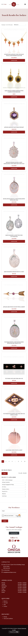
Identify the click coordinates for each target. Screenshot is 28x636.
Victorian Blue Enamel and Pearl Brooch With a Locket (14, 414)
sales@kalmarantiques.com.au (9, 572)
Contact (5, 606)
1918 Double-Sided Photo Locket (14, 450)
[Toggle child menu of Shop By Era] (25, 491)
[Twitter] (15, 540)
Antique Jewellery (6, 482)
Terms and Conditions (8, 618)
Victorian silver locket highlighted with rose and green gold (14, 342)
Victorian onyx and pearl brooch (14, 378)
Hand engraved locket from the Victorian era (14, 236)
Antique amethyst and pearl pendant (14, 127)
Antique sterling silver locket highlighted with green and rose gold (14, 163)
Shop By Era (4, 491)
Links (5, 604)
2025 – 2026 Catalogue (7, 480)
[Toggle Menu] (25, 4)
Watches (4, 493)
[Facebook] (10, 540)
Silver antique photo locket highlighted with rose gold (14, 199)
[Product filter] (2, 4)
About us (5, 601)
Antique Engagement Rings (8, 484)
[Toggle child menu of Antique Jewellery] (25, 482)
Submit (4, 521)
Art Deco (4, 486)
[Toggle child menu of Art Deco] (25, 487)
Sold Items (4, 496)
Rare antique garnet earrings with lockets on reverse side (14, 91)
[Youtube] (18, 540)
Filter (4, 473)
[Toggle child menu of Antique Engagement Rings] (25, 484)
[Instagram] (12, 540)
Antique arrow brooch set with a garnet (14, 307)
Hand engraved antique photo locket (14, 271)
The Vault (6, 602)
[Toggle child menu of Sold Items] (25, 496)
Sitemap (5, 616)
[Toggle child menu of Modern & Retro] (25, 489)
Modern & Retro (5, 489)
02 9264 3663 (6, 570)
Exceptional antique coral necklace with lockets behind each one (14, 55)
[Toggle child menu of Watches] (25, 494)
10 (24, 461)
